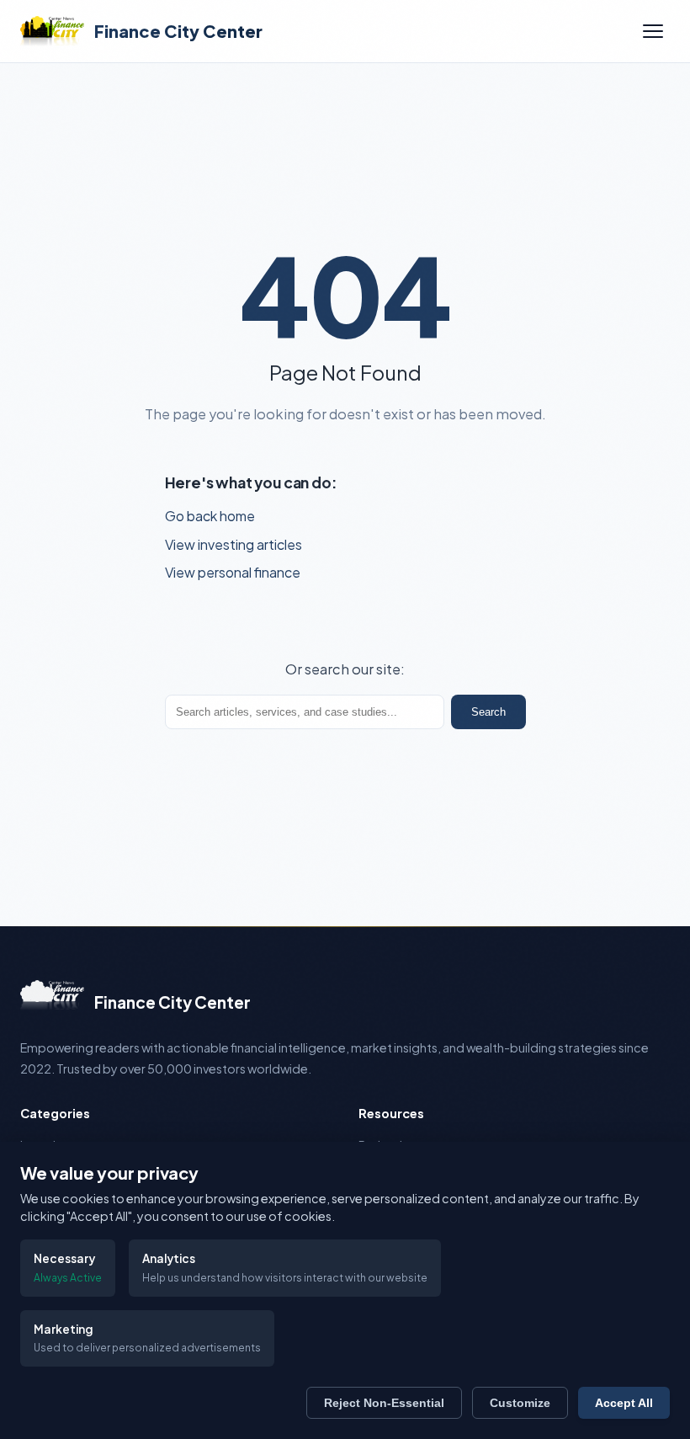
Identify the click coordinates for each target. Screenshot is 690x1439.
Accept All (624, 1403)
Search (488, 712)
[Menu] (653, 31)
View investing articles (233, 544)
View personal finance (232, 572)
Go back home (210, 516)
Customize (520, 1403)
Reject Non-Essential (384, 1403)
